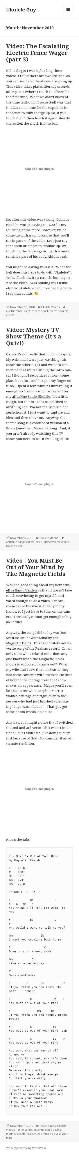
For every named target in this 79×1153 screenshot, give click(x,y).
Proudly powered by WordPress (26, 1148)
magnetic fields (15, 1134)
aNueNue (13, 622)
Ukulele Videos (50, 307)
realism (31, 1134)
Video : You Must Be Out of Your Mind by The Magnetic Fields (35, 567)
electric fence (14, 311)
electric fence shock (36, 311)
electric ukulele (59, 311)
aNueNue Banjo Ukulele (31, 396)
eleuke (10, 315)
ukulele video (14, 546)
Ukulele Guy (21, 9)
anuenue (27, 1130)
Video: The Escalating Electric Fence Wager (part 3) (37, 52)
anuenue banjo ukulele (20, 542)
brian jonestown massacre (52, 542)
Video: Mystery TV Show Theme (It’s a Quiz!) (33, 336)
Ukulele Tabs (48, 1126)
